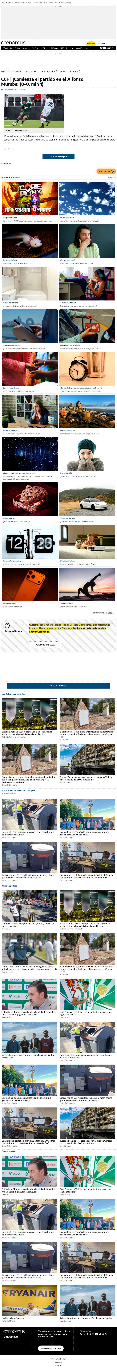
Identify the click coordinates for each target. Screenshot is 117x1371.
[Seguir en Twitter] (85, 1334)
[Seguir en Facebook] (87, 1334)
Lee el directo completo (58, 157)
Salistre (51, 2)
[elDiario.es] (16, 1336)
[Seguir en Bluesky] (81, 1334)
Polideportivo (6, 163)
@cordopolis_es (9, 793)
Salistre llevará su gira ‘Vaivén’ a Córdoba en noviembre (28, 1055)
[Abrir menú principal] (114, 43)
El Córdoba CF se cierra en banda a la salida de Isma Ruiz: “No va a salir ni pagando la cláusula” (29, 1013)
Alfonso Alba (21, 737)
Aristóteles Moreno (8, 1321)
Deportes (26, 48)
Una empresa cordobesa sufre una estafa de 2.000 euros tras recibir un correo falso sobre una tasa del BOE (86, 876)
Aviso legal (58, 1362)
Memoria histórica (43, 2)
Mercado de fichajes (66, 2)
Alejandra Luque (65, 782)
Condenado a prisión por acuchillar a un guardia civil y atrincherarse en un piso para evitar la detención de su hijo (29, 967)
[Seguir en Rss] (106, 1334)
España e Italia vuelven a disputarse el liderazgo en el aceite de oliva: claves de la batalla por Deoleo (27, 733)
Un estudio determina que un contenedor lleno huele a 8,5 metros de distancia (28, 833)
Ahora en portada (9, 886)
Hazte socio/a (91, 43)
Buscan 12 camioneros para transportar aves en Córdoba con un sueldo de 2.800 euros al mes (86, 778)
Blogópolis (35, 48)
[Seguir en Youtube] (96, 1334)
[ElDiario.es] (107, 48)
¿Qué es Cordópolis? (59, 1359)
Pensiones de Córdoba (21, 2)
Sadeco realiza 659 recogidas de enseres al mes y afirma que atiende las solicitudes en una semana (28, 876)
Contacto (58, 1366)
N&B (62, 48)
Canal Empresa (82, 48)
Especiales (70, 48)
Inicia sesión (101, 43)
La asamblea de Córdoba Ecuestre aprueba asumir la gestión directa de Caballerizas (84, 833)
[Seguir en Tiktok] (100, 1334)
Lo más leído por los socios (13, 694)
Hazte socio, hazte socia (45, 645)
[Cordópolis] (16, 1331)
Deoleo (29, 2)
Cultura (17, 48)
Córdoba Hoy (8, 48)
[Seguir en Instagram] (93, 1334)
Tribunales (35, 2)
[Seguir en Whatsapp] (103, 1334)
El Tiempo (45, 48)
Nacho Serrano (7, 1017)
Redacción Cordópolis (9, 785)
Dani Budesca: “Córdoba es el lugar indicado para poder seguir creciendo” (86, 1013)
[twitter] (5, 149)
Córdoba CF (57, 2)
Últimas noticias (9, 1151)
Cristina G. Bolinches (9, 737)
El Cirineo (54, 48)
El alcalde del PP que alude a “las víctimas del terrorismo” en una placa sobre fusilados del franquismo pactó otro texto (87, 734)
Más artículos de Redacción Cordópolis (18, 790)
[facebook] (9, 149)
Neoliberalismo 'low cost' (13, 1318)
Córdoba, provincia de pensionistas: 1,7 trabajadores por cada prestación (28, 924)
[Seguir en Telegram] (90, 1334)
